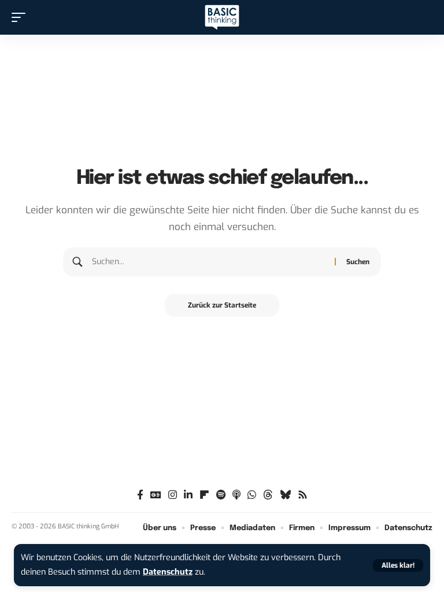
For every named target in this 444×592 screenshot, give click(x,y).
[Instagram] (172, 495)
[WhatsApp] (252, 495)
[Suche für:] (209, 261)
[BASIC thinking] (222, 18)
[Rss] (302, 495)
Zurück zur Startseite (222, 305)
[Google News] (155, 495)
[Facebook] (140, 495)
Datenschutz (168, 572)
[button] (398, 565)
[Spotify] (220, 495)
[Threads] (268, 495)
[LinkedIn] (188, 495)
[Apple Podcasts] (236, 495)
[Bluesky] (285, 495)
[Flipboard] (204, 495)
